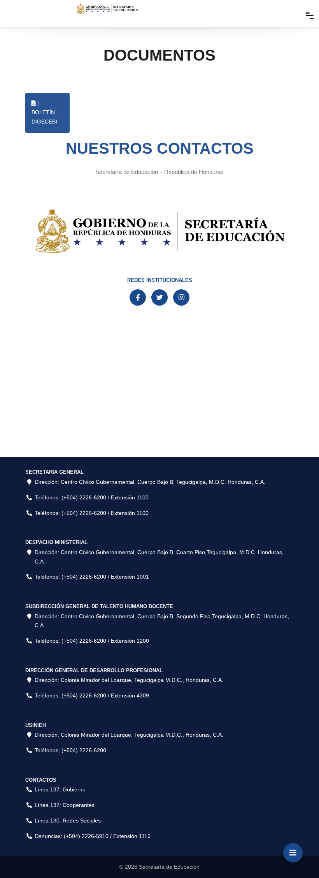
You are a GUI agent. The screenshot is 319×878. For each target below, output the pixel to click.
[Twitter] (159, 297)
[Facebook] (138, 297)
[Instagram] (181, 297)
